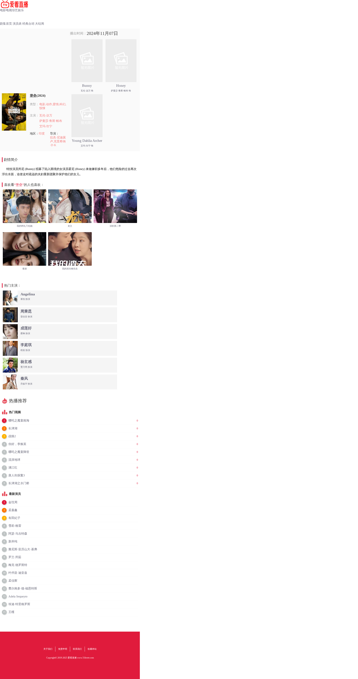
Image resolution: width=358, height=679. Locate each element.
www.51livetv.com (85, 657)
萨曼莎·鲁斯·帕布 (50, 120)
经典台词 (28, 23)
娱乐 (21, 10)
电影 (3, 10)
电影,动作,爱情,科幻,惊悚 (52, 106)
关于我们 (47, 649)
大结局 (39, 23)
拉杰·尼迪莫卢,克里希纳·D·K (58, 141)
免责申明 (62, 649)
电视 (9, 10)
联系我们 (77, 649)
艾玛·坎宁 (45, 126)
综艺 (15, 10)
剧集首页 (6, 23)
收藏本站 (92, 649)
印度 (42, 133)
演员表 (17, 23)
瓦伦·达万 (45, 115)
